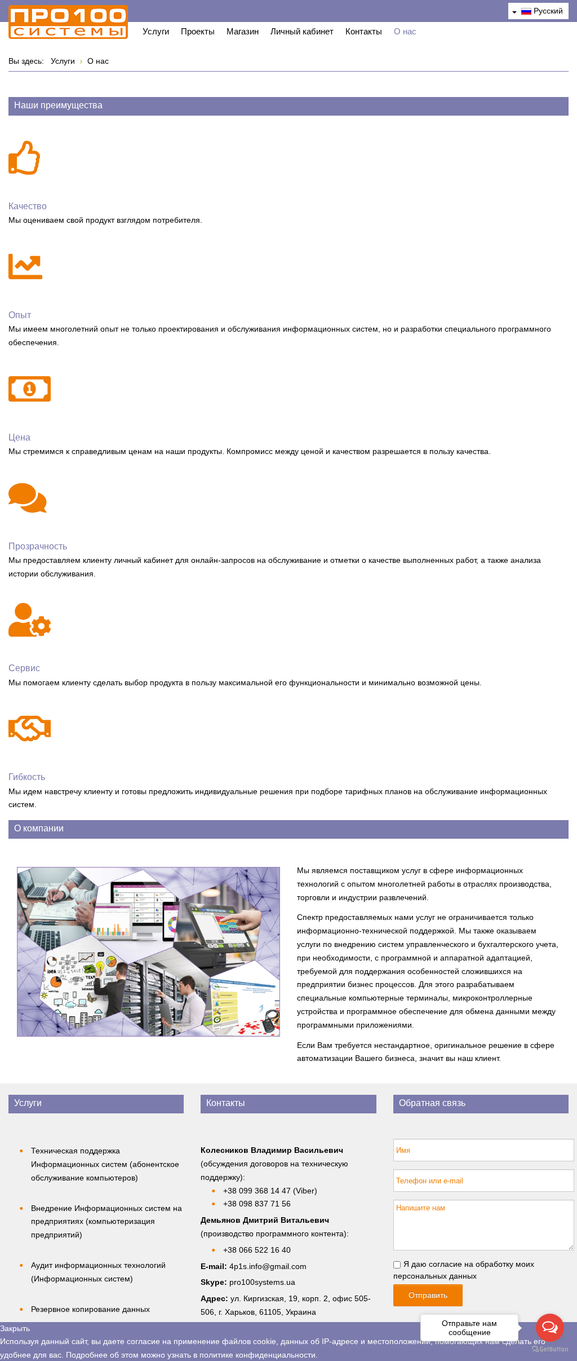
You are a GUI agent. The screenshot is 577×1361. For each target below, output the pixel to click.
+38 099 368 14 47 (257, 1190)
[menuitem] (156, 32)
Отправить (428, 1295)
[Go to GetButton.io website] (550, 1349)
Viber (305, 1190)
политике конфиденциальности (257, 1354)
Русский (547, 10)
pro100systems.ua (262, 1282)
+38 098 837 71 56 (257, 1203)
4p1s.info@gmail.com (268, 1266)
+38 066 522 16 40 (257, 1249)
